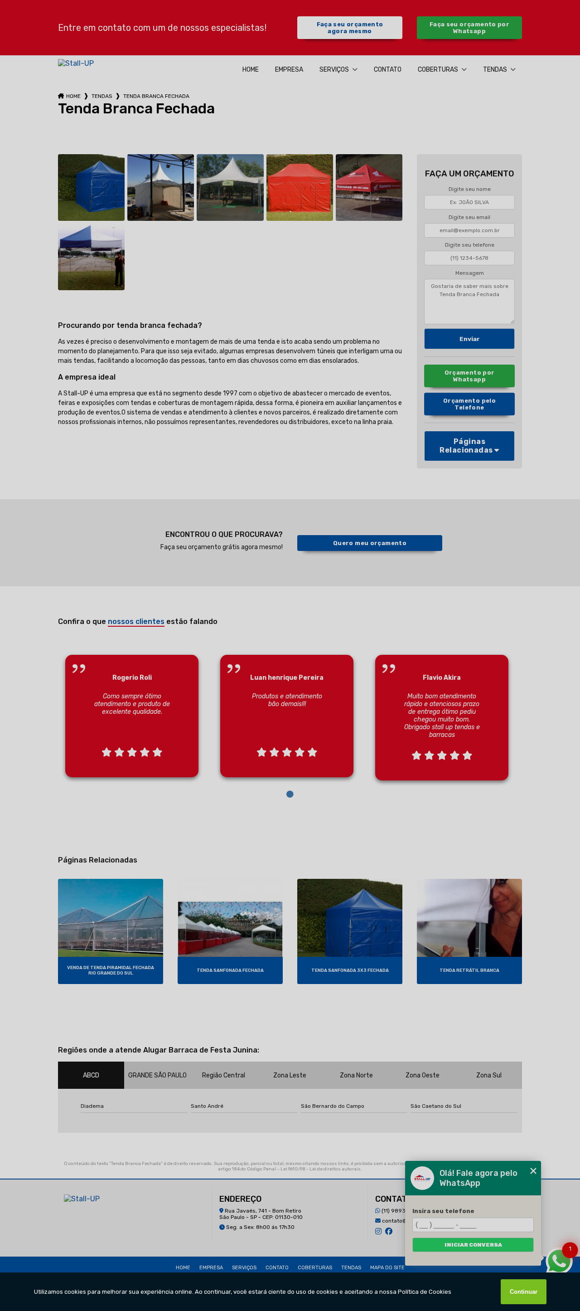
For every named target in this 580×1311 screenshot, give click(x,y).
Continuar (523, 1291)
